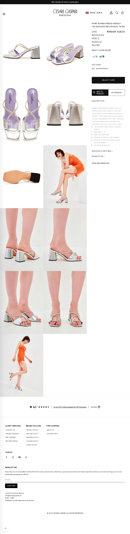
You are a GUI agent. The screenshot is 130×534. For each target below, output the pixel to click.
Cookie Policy (32, 441)
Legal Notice (31, 445)
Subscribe (11, 486)
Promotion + (98, 156)
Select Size (108, 80)
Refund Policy (32, 434)
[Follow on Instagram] (13, 457)
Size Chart (96, 65)
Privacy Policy (32, 430)
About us (50, 430)
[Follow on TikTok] (26, 457)
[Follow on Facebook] (6, 457)
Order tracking (12, 434)
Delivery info (52, 434)
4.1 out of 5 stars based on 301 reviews (69, 407)
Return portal (12, 441)
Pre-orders (10, 437)
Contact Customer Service (14, 493)
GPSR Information (100, 163)
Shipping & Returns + (102, 151)
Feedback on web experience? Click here (19, 500)
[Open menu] (3, 14)
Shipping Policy (32, 437)
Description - (99, 101)
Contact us (10, 430)
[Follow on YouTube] (19, 457)
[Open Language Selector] (87, 12)
